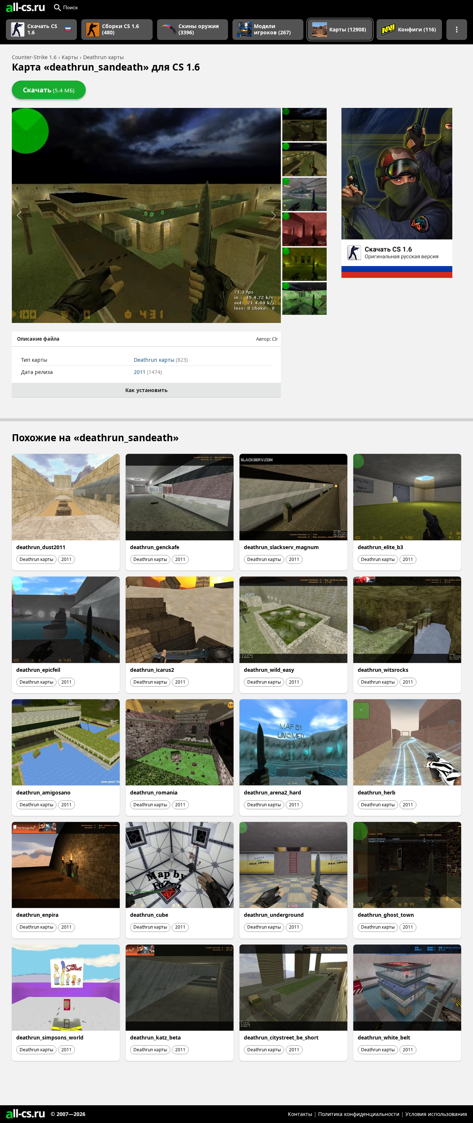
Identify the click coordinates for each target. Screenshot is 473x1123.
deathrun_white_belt (384, 1037)
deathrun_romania (153, 792)
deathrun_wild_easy (269, 669)
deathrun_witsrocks (383, 669)
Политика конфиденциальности (358, 1113)
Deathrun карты (161, 359)
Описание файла (38, 339)
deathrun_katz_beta (155, 1037)
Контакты (300, 1113)
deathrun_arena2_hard (272, 792)
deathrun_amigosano (43, 792)
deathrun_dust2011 (40, 547)
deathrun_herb (376, 792)
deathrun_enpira (37, 914)
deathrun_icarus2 (152, 669)
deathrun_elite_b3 (380, 547)
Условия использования (436, 1113)
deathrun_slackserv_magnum (281, 547)
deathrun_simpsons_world (50, 1037)
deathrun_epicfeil (38, 669)
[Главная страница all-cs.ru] (25, 7)
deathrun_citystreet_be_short (281, 1037)
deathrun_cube (149, 914)
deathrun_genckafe (154, 547)
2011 (148, 371)
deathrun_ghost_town (386, 914)
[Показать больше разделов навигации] (456, 29)
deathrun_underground (274, 914)
